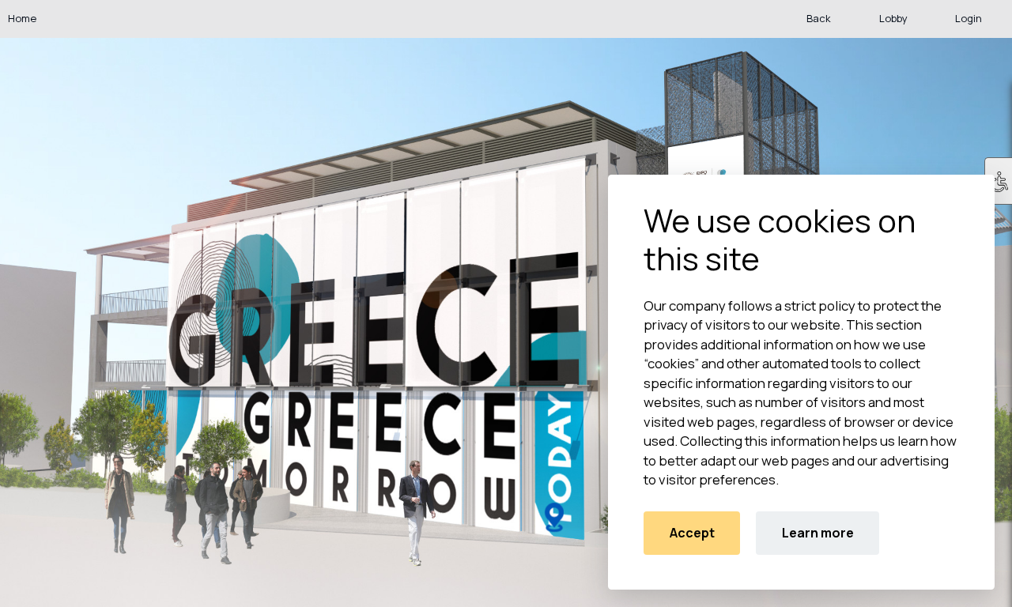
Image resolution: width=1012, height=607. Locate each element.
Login (968, 18)
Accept (692, 532)
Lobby (893, 18)
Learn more (818, 532)
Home (22, 18)
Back (818, 18)
